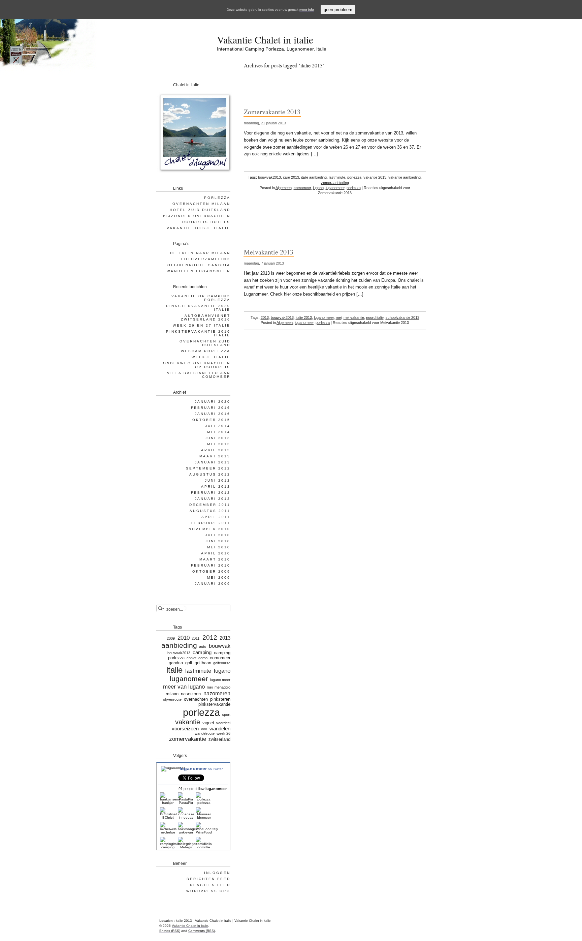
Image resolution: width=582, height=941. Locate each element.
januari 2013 (212, 462)
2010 (183, 637)
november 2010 (209, 529)
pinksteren (220, 699)
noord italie (375, 317)
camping (202, 652)
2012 (209, 637)
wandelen (219, 728)
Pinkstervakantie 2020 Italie (198, 307)
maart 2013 (214, 456)
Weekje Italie (211, 357)
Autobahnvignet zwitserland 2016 (205, 317)
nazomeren (216, 693)
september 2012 (208, 468)
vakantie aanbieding (404, 177)
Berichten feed (208, 879)
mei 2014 (218, 432)
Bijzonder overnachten (196, 216)
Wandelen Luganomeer (198, 271)
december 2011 (209, 505)
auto (202, 646)
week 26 (223, 733)
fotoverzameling (205, 259)
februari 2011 (210, 523)
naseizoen (191, 693)
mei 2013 (218, 444)
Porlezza (217, 198)
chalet (191, 658)
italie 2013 (291, 177)
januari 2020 (212, 401)
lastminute (337, 177)
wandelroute (205, 733)
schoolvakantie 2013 (402, 317)
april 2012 (215, 486)
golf (188, 662)
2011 (195, 638)
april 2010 (215, 553)
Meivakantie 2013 (268, 251)
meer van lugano (183, 686)
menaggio (222, 687)
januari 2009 (212, 583)
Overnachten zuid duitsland (205, 343)
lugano (318, 188)
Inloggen (217, 873)
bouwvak (219, 646)
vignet (208, 722)
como (202, 658)
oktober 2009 (211, 571)
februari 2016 (210, 407)
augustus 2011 (210, 511)
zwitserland (219, 739)
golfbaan (203, 662)
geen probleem (338, 9)
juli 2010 (217, 535)
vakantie (187, 722)
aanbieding (179, 645)
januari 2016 (212, 414)
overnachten (196, 699)
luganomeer (335, 188)
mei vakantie (354, 317)
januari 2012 (212, 498)
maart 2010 (214, 559)
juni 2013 (217, 438)
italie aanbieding (314, 177)
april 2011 (215, 517)
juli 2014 (217, 426)
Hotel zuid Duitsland (200, 210)
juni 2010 (217, 541)
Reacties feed (210, 885)
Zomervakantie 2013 (272, 111)
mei (339, 317)
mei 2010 (218, 547)
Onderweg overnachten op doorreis (196, 365)
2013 (265, 317)
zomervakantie (187, 738)
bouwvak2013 (269, 177)
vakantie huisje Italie (198, 228)
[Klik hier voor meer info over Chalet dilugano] (194, 173)
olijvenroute (172, 699)
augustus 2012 (209, 474)
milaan (172, 693)
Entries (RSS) (169, 931)
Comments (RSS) (201, 931)
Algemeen (284, 188)
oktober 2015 (211, 420)
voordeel (223, 723)
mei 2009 (218, 577)
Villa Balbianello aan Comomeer (198, 374)
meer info (306, 9)
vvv (204, 729)
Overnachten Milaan (201, 204)
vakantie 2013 (374, 177)
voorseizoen (185, 728)
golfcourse (221, 663)
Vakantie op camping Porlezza (200, 298)
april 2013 (215, 450)
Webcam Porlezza (205, 351)
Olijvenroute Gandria (198, 265)
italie (174, 669)
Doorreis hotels (206, 222)
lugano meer (324, 317)
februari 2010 (210, 565)
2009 (170, 638)
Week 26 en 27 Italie (201, 325)
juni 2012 (217, 480)
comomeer (302, 188)
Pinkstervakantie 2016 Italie (198, 333)
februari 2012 (210, 492)
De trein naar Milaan (200, 253)
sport (226, 714)
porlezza (354, 177)
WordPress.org (208, 891)
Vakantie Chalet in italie (265, 39)
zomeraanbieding (335, 183)
